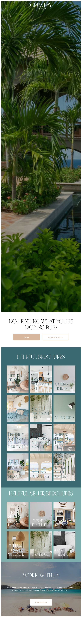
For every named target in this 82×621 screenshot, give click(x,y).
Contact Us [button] (41, 602)
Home (26, 337)
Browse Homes (55, 337)
